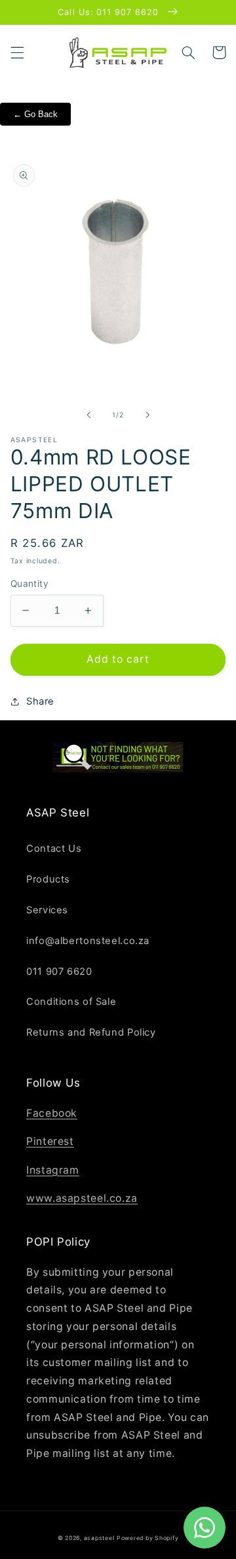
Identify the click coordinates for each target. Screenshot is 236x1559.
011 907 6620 (59, 971)
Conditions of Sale (71, 1001)
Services (47, 910)
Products (48, 879)
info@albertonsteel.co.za (87, 941)
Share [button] (40, 701)
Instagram (52, 1170)
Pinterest (50, 1141)
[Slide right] (147, 414)
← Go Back (35, 114)
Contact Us (53, 848)
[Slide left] (88, 414)
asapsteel (99, 1538)
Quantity (29, 583)
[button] (17, 52)
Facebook (51, 1113)
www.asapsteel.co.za (82, 1198)
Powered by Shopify (147, 1538)
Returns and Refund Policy (91, 1032)
